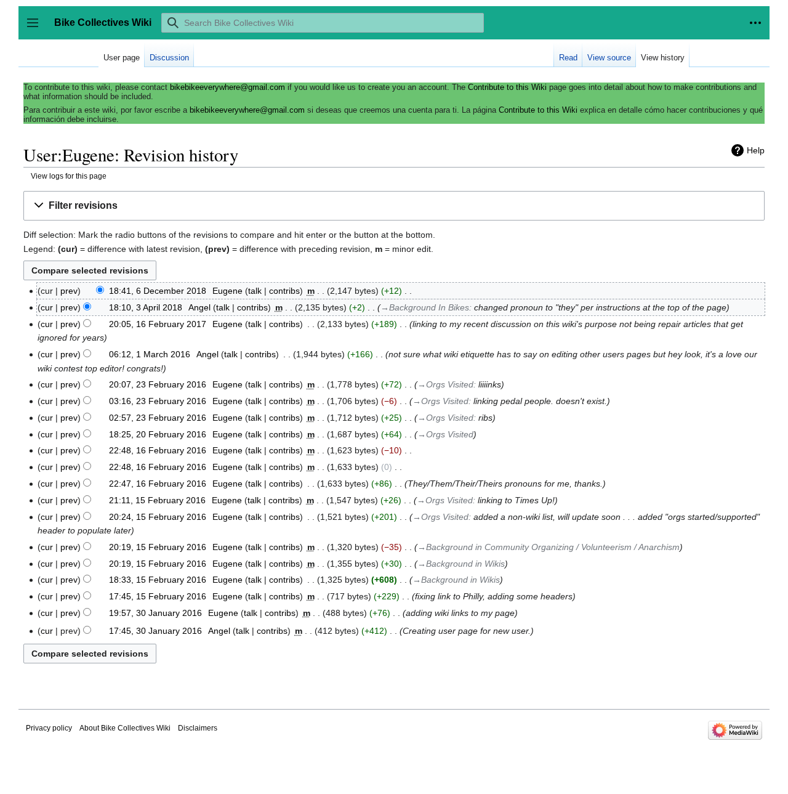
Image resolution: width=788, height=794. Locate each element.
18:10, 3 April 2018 (145, 307)
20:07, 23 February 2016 (157, 384)
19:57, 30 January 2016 (155, 613)
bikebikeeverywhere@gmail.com (227, 87)
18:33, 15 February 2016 (157, 580)
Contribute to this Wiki (507, 87)
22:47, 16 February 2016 (157, 483)
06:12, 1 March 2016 (149, 354)
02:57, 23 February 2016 (157, 418)
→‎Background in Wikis (461, 564)
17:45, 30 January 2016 (155, 631)
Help (756, 150)
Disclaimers (197, 728)
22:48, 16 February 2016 (157, 450)
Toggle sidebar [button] (36, 28)
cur (47, 307)
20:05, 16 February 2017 (157, 324)
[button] (755, 23)
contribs (284, 291)
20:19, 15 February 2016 (157, 547)
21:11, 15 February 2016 (157, 500)
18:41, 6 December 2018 (157, 291)
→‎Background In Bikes (424, 307)
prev (69, 291)
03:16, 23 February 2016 (157, 401)
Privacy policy (49, 728)
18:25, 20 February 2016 (157, 434)
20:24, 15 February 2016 (157, 517)
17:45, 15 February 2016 (157, 596)
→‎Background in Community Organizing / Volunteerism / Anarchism (548, 547)
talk (255, 291)
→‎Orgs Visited (445, 384)
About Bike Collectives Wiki (125, 728)
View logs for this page (69, 176)
